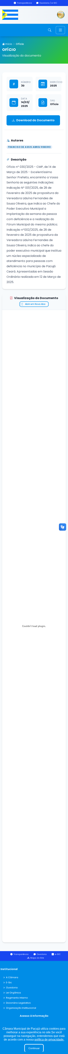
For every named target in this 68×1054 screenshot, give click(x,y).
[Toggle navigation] (60, 30)
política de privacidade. (49, 1039)
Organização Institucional (21, 1008)
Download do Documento (35, 120)
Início (8, 44)
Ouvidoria (12, 988)
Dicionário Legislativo (18, 1003)
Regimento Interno (17, 998)
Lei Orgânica (13, 993)
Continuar (34, 1048)
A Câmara (12, 977)
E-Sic (9, 982)
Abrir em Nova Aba (35, 304)
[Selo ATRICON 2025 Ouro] (61, 15)
